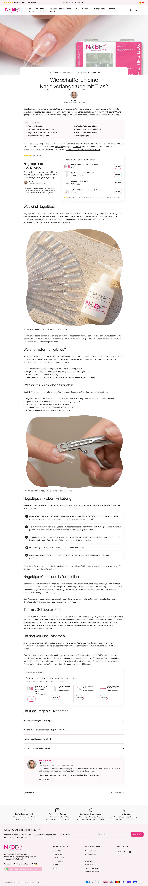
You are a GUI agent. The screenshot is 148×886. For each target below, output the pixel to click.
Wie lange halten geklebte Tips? (37, 748)
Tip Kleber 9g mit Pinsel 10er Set (82, 173)
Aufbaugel (28, 222)
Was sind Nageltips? (36, 126)
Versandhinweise (91, 851)
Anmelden (137, 834)
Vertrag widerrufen (92, 872)
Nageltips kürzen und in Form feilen (42, 132)
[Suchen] (131, 10)
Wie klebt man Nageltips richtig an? (38, 720)
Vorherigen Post (30, 792)
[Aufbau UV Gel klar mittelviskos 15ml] (67, 191)
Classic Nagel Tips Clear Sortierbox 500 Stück (87, 164)
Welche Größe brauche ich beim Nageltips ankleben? (46, 730)
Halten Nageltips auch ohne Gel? (37, 739)
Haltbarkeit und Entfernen (38, 135)
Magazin (56, 868)
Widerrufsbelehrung (92, 868)
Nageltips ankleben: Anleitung (88, 129)
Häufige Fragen (82, 135)
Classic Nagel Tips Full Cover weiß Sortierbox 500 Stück (41, 688)
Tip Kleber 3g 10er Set (65, 687)
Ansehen (118, 166)
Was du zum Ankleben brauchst (41, 129)
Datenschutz (89, 861)
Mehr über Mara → (45, 779)
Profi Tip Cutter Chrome (79, 181)
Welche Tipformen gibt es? (87, 126)
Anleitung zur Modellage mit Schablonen (83, 149)
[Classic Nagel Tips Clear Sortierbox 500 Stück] (67, 166)
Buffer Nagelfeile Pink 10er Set (113, 687)
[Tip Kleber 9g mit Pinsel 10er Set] (67, 174)
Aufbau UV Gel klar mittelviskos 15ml (84, 190)
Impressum (89, 865)
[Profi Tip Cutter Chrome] (67, 183)
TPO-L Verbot (58, 861)
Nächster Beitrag (117, 792)
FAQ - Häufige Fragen (60, 858)
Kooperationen (90, 854)
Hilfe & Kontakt (58, 854)
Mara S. (74, 101)
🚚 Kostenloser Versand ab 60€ (74, 3)
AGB (87, 858)
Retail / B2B (57, 865)
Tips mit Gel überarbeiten (86, 132)
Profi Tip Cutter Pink (88, 687)
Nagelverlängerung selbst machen (38, 628)
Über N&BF (57, 851)
